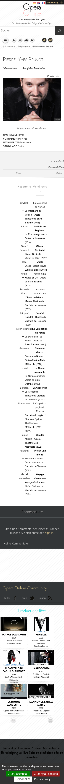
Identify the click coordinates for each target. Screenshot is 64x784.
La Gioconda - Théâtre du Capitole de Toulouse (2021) (35, 395)
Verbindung (52, 2)
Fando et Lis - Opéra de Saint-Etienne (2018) (35, 281)
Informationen (10, 68)
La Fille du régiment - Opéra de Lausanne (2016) (36, 238)
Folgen (42, 597)
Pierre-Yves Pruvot (42, 46)
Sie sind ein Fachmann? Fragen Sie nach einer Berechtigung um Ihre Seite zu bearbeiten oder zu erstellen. (32, 752)
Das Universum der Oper (32, 19)
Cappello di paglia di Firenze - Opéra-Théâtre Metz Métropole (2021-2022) (35, 423)
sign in (49, 532)
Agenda (20, 40)
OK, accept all (19, 773)
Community (50, 40)
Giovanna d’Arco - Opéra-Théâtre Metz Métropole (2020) (35, 360)
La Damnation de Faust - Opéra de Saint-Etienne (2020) (35, 340)
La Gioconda (40, 387)
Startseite (10, 46)
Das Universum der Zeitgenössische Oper (32, 23)
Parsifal (40, 313)
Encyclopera (23, 46)
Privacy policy (42, 779)
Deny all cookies (47, 773)
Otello (40, 261)
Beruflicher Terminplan (33, 68)
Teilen (7, 597)
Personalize (23, 779)
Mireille (40, 435)
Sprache (14, 40)
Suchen (32, 40)
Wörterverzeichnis (26, 40)
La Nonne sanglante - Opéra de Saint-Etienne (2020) (36, 379)
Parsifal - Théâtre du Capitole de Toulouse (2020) (35, 320)
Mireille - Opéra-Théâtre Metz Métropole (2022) (33, 442)
